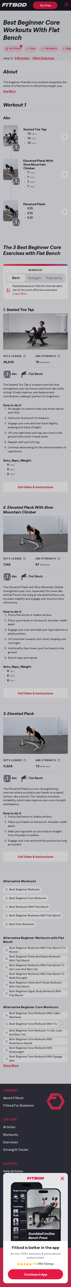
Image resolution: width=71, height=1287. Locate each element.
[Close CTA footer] (62, 1178)
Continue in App (35, 1274)
